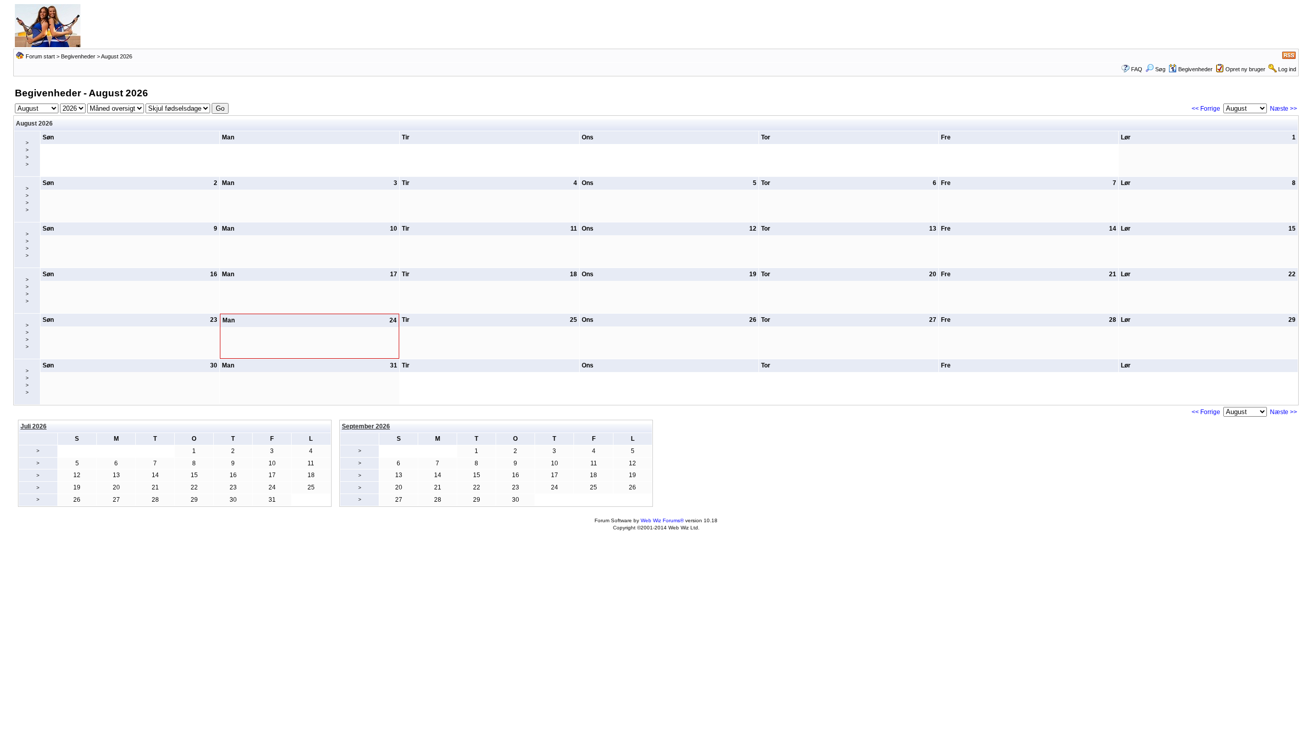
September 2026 (366, 426)
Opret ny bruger (1245, 69)
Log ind (1287, 69)
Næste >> (1283, 108)
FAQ (1136, 69)
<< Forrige (1206, 108)
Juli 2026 (33, 426)
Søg (1160, 69)
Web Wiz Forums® (662, 520)
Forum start (40, 56)
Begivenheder (78, 56)
